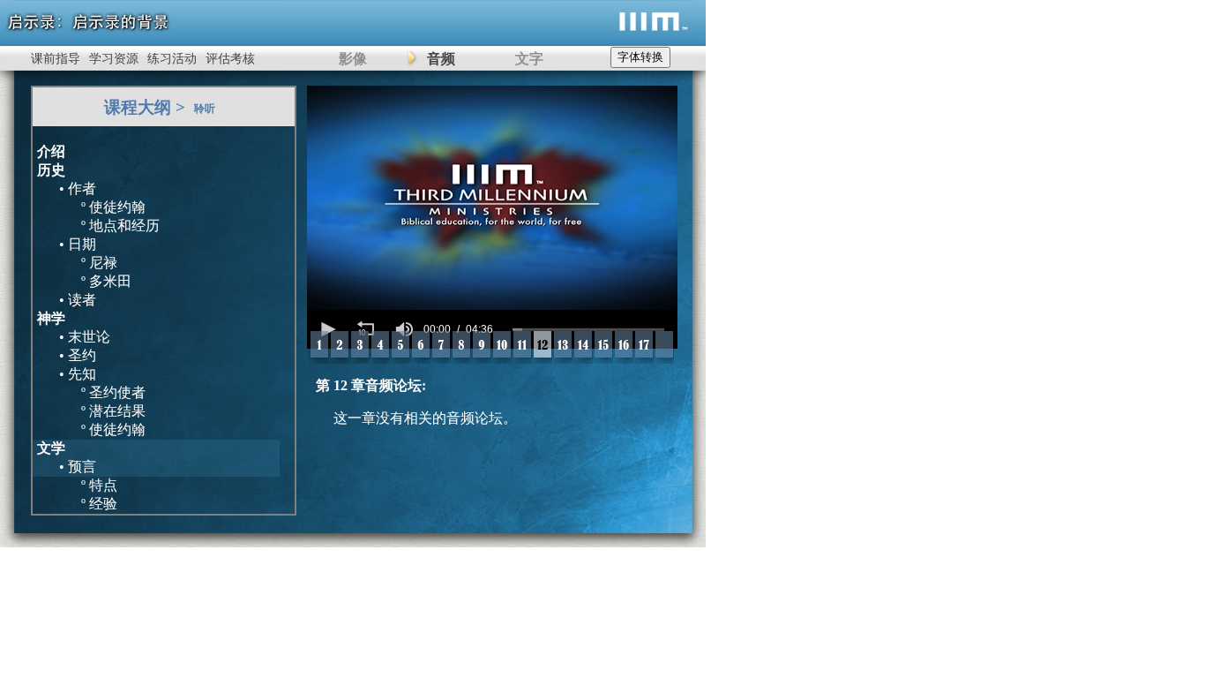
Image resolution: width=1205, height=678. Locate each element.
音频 (441, 58)
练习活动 (172, 58)
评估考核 (230, 58)
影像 (353, 58)
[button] (326, 329)
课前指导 (55, 58)
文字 (529, 58)
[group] (404, 329)
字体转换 (640, 57)
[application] (492, 329)
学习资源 (113, 58)
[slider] (588, 329)
